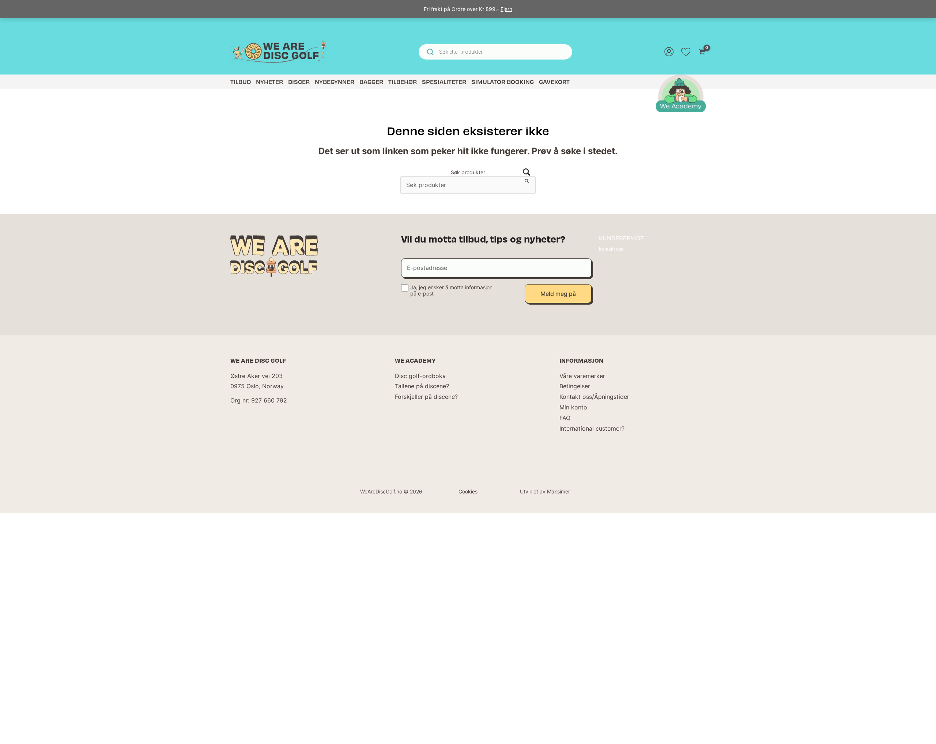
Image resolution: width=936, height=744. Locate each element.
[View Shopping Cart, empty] (702, 51)
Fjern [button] (506, 9)
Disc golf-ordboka (420, 375)
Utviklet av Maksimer (545, 491)
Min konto (573, 407)
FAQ (564, 417)
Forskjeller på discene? (426, 396)
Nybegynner (334, 81)
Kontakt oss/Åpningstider (594, 396)
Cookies (468, 491)
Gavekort (554, 81)
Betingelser (574, 386)
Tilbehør (402, 81)
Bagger (371, 81)
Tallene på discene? (422, 386)
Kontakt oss (611, 249)
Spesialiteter (444, 81)
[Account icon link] (669, 52)
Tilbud (240, 81)
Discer (299, 81)
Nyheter (269, 81)
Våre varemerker (582, 375)
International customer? (591, 428)
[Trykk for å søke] (526, 172)
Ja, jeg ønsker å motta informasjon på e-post (451, 290)
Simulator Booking (502, 81)
